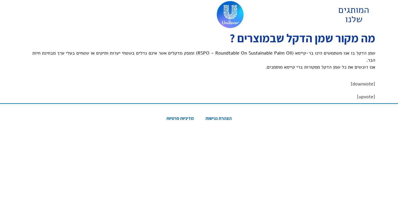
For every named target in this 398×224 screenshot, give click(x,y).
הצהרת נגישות (218, 118)
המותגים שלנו (353, 14)
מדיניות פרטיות (180, 118)
